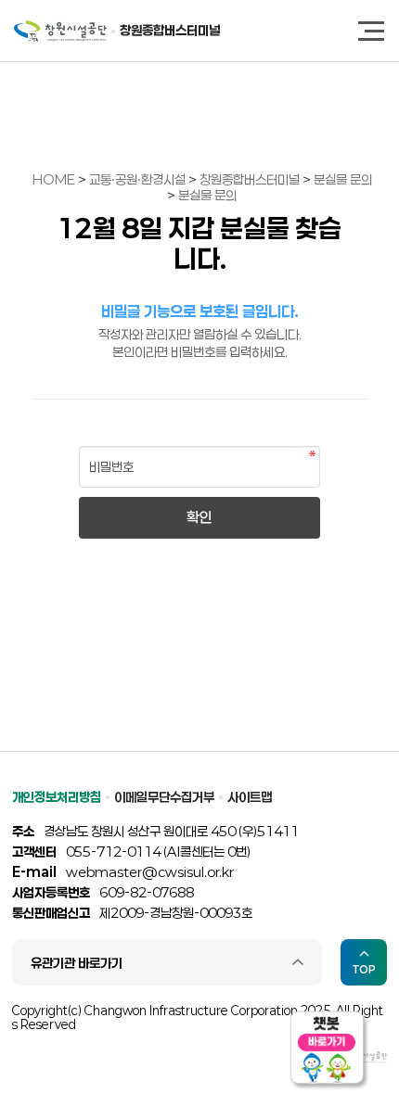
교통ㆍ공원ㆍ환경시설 (138, 179)
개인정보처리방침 (56, 797)
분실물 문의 (343, 179)
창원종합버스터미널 (170, 30)
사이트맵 (249, 797)
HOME (53, 179)
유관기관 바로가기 (76, 963)
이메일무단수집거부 (164, 797)
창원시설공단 (60, 31)
